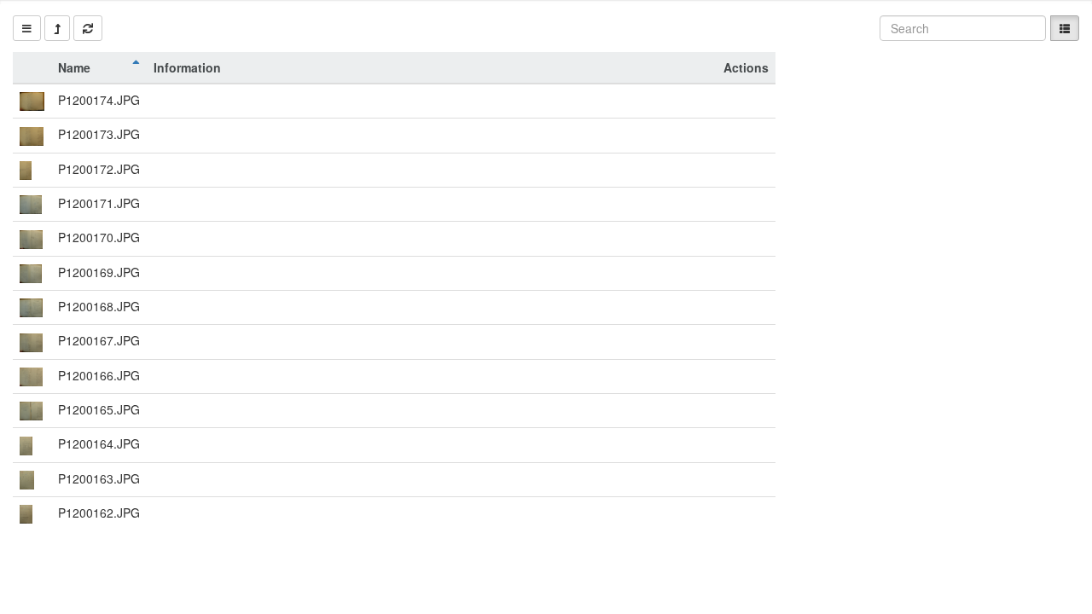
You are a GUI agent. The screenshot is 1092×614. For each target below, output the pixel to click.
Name (74, 67)
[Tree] (27, 28)
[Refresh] (87, 28)
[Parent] (57, 28)
